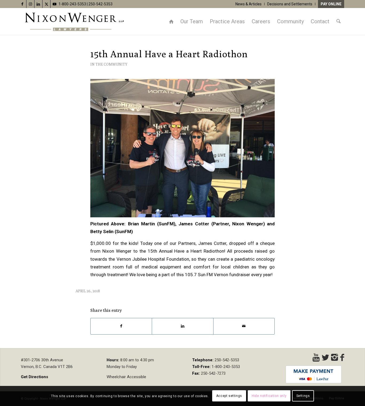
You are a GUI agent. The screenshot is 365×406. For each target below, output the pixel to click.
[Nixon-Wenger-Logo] (74, 21)
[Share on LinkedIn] (182, 326)
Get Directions (34, 376)
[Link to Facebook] (22, 4)
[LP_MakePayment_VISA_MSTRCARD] (313, 374)
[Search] (338, 21)
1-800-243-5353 (72, 4)
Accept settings (229, 396)
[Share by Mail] (243, 326)
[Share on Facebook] (121, 326)
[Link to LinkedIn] (38, 4)
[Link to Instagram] (30, 4)
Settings (303, 396)
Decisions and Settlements (289, 4)
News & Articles (248, 4)
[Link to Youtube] (55, 4)
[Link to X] (46, 4)
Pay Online (331, 4)
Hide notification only (269, 396)
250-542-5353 (100, 4)
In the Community (108, 64)
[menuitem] (249, 4)
